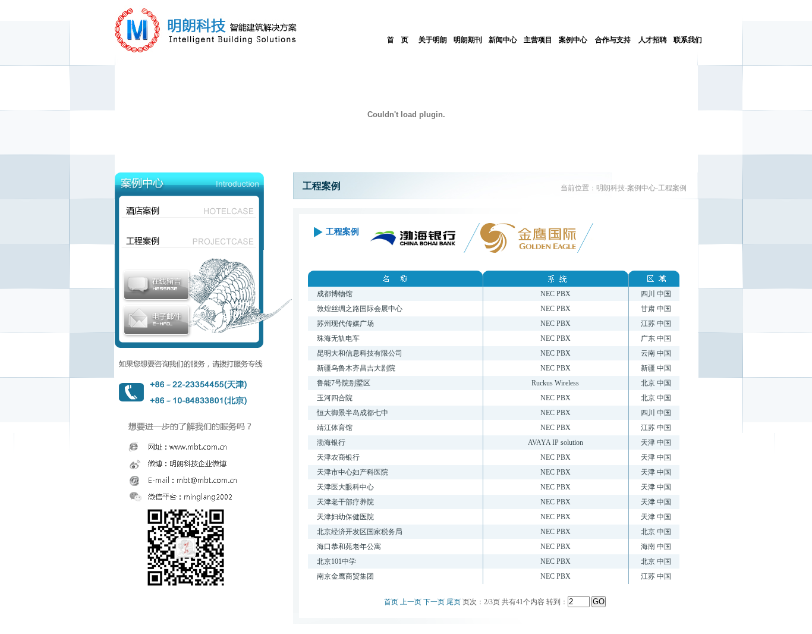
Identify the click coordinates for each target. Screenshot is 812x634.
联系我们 (687, 40)
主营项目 (538, 40)
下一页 (434, 602)
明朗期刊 (468, 40)
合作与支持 (613, 40)
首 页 (397, 40)
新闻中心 (503, 40)
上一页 (410, 602)
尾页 (453, 602)
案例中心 (573, 40)
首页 (391, 602)
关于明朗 (432, 40)
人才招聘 (652, 40)
